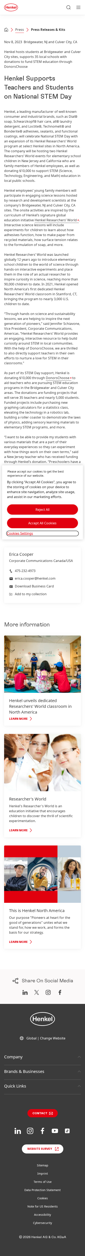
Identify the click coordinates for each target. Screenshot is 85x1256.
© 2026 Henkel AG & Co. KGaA (42, 1237)
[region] (42, 502)
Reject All (42, 509)
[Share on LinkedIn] (25, 992)
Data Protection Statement (42, 1190)
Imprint (42, 1173)
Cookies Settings (20, 533)
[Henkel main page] (11, 7)
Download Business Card (34, 586)
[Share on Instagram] (48, 992)
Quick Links (15, 1086)
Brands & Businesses (24, 1071)
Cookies (42, 1198)
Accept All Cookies (42, 523)
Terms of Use (43, 1182)
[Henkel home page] (6, 30)
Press (19, 29)
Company (13, 1057)
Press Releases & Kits (48, 29)
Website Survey (39, 1149)
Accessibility (42, 1215)
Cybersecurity (42, 1223)
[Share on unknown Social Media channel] (36, 992)
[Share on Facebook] (60, 992)
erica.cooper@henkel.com (35, 578)
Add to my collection (31, 594)
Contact (39, 1113)
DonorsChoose (57, 378)
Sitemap (42, 1165)
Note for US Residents (42, 1206)
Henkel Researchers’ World (56, 220)
